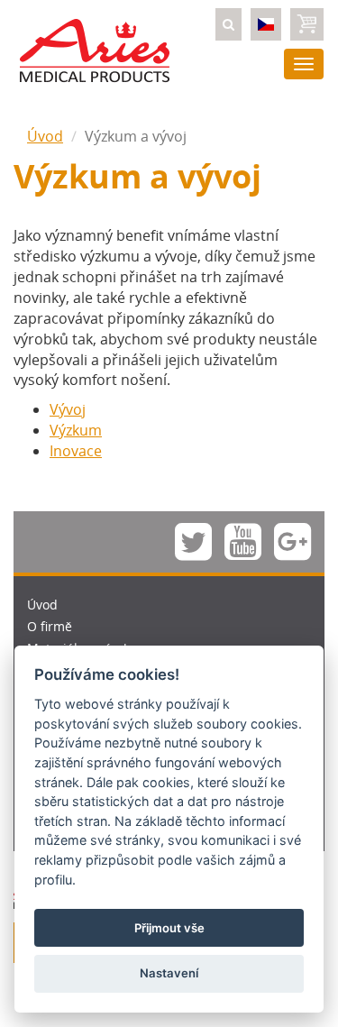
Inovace (76, 451)
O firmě (49, 626)
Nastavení (169, 973)
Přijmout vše (169, 928)
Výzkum (76, 430)
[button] (228, 24)
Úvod (45, 136)
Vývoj (68, 409)
